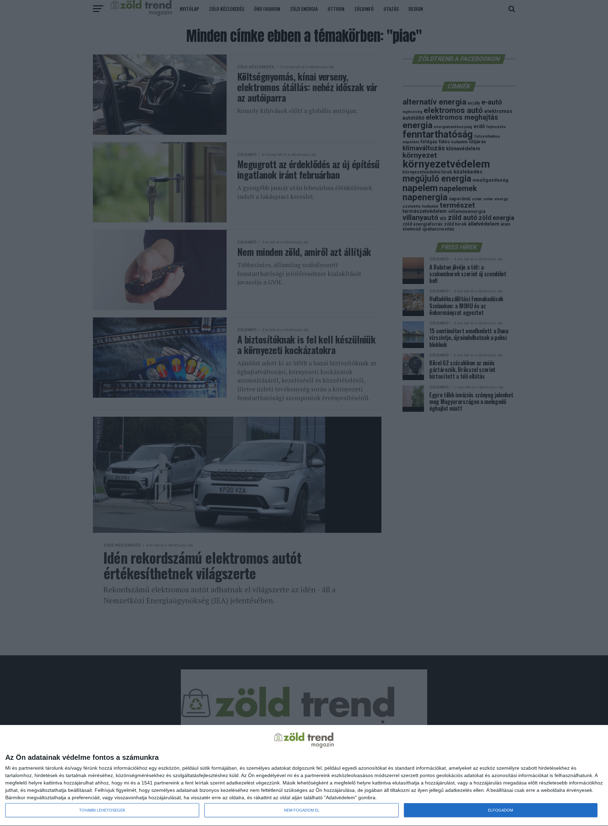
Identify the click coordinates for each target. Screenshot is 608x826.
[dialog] (304, 775)
